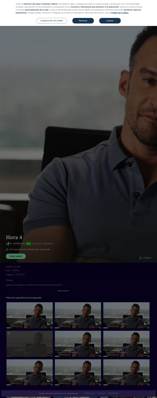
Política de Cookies (120, 12)
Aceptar (110, 20)
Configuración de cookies (51, 20)
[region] (78, 13)
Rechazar (83, 20)
